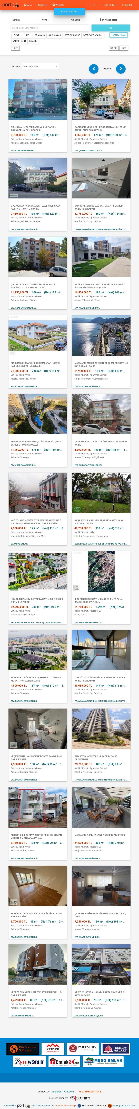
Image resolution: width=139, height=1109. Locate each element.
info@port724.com (63, 1091)
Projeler (42, 5)
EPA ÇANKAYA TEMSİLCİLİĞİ (88, 150)
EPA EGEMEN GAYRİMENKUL (24, 701)
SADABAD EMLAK (19, 544)
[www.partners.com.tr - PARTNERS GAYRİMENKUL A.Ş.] (82, 1049)
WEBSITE (60, 5)
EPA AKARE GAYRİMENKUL (23, 150)
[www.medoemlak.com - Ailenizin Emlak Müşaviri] (103, 1061)
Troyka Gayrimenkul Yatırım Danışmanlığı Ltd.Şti (101, 229)
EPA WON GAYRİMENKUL (22, 1015)
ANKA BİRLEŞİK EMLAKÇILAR (88, 1015)
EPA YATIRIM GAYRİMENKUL (87, 622)
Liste (15, 48)
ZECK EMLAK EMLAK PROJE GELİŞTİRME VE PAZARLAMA (101, 544)
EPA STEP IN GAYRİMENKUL (24, 386)
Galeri (113, 48)
